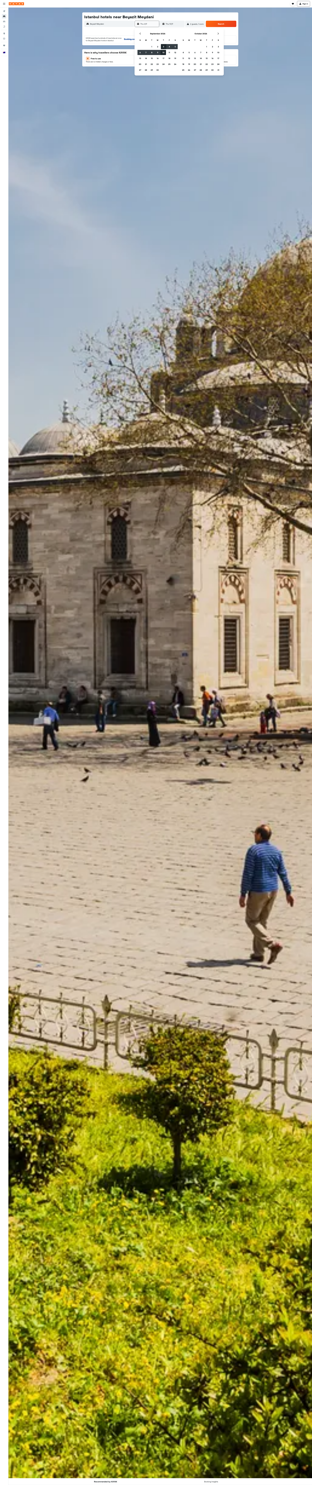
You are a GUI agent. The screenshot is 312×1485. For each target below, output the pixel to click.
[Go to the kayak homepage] (16, 3)
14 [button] (146, 58)
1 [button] (151, 46)
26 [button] (175, 64)
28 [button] (146, 70)
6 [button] (140, 52)
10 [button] (163, 52)
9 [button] (157, 52)
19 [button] (175, 58)
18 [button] (169, 58)
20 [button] (140, 64)
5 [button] (175, 46)
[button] (4, 3)
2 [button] (157, 46)
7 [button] (145, 52)
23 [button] (157, 64)
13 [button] (140, 58)
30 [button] (157, 70)
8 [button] (151, 52)
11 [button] (169, 52)
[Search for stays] (4, 16)
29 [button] (152, 70)
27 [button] (140, 70)
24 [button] (163, 64)
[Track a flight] (4, 38)
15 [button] (152, 58)
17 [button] (163, 58)
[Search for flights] (4, 11)
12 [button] (175, 52)
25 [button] (169, 64)
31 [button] (218, 70)
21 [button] (146, 64)
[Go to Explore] (4, 33)
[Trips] (4, 45)
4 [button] (169, 46)
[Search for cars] (4, 21)
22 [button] (152, 64)
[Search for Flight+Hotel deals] (4, 26)
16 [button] (158, 58)
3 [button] (163, 46)
